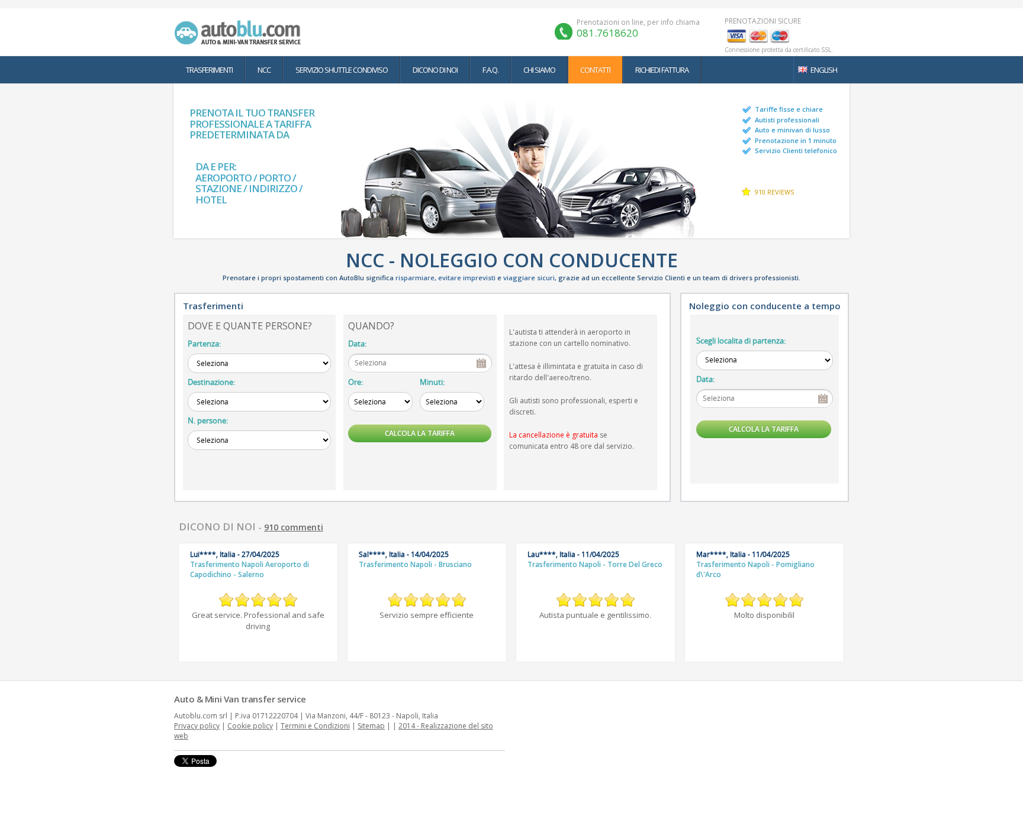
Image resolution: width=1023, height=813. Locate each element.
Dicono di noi (435, 69)
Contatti (595, 69)
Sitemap (371, 726)
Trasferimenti (209, 69)
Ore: (355, 382)
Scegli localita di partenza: (741, 340)
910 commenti (293, 527)
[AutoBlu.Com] (240, 32)
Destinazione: (211, 382)
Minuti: (432, 382)
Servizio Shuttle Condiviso (341, 69)
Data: (357, 343)
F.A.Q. (490, 69)
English (823, 69)
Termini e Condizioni (315, 726)
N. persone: (208, 420)
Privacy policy (197, 726)
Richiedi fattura (662, 69)
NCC (264, 69)
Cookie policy (250, 726)
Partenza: (204, 343)
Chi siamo (539, 69)
